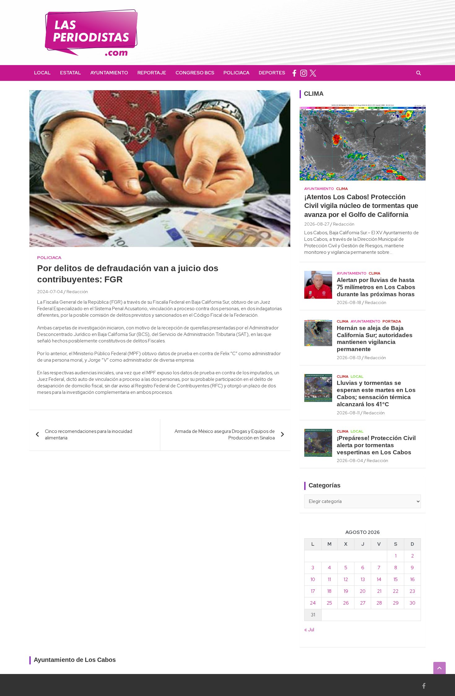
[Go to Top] (439, 668)
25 (329, 603)
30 (412, 603)
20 (363, 591)
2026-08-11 (348, 413)
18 (329, 591)
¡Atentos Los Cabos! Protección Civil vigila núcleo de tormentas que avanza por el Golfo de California (361, 206)
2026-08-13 (349, 357)
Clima (342, 188)
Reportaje (151, 73)
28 (379, 603)
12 (346, 579)
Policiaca (236, 73)
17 (313, 591)
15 (395, 579)
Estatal (70, 73)
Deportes (272, 73)
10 (312, 579)
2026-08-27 (316, 224)
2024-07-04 (50, 291)
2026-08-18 (349, 302)
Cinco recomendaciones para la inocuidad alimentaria (88, 434)
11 (329, 579)
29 (396, 603)
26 (346, 603)
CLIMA (313, 94)
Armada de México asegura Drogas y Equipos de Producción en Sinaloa (225, 434)
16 (412, 579)
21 (379, 591)
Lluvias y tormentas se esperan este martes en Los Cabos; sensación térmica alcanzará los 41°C (376, 393)
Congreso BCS (195, 73)
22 (395, 591)
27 (363, 603)
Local (42, 73)
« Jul (309, 630)
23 (412, 591)
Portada (392, 321)
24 (313, 603)
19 (346, 591)
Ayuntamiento (109, 73)
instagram (303, 73)
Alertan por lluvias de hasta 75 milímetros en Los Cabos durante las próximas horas (376, 287)
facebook (294, 73)
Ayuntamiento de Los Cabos (75, 660)
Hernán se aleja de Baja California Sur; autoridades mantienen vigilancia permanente (375, 339)
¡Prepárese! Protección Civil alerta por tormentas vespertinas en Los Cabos (376, 446)
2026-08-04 (350, 460)
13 (363, 579)
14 (379, 579)
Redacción (77, 291)
